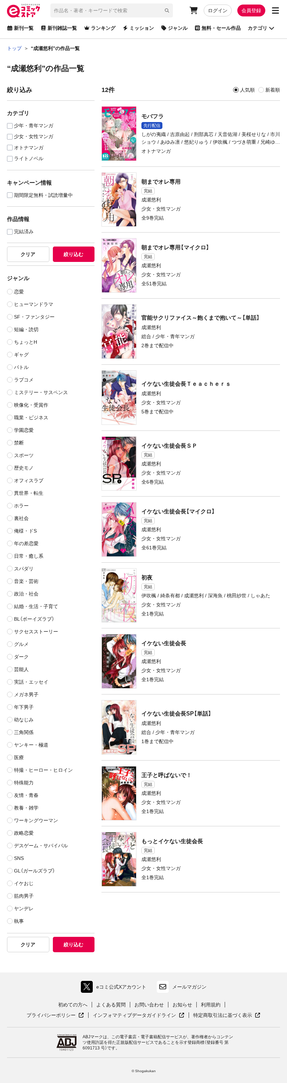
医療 (19, 757)
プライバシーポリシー (55, 1015)
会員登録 (251, 10)
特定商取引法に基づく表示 (226, 1015)
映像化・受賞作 (31, 405)
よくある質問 (111, 1004)
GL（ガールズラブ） (34, 871)
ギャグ (21, 354)
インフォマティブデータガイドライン (134, 1015)
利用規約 (210, 1004)
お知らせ (182, 1004)
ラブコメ (24, 380)
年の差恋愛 (26, 543)
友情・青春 (26, 795)
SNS (19, 858)
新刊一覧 (24, 28)
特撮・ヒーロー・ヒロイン (43, 770)
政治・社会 (26, 594)
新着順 (272, 90)
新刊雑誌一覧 (62, 28)
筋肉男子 (24, 896)
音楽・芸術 (26, 581)
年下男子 (24, 707)
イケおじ (24, 883)
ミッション (142, 28)
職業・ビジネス (31, 417)
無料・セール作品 (221, 28)
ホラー (21, 505)
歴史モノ (24, 468)
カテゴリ (257, 28)
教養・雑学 (26, 808)
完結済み (24, 231)
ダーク (21, 657)
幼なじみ (24, 719)
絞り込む (73, 254)
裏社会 (21, 518)
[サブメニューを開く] (275, 10)
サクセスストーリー (36, 631)
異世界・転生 (28, 493)
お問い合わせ (149, 1004)
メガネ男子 (26, 694)
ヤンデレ (24, 908)
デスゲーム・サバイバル (41, 845)
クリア (28, 254)
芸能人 (21, 669)
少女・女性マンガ (33, 136)
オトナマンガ (28, 147)
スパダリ (24, 568)
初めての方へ (73, 1004)
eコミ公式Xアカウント (115, 988)
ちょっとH (25, 342)
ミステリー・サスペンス (41, 392)
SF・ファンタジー (34, 317)
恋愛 (19, 291)
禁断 (19, 443)
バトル (21, 367)
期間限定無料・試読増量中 (43, 195)
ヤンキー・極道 (31, 745)
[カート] (193, 10)
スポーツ (24, 455)
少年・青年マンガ (33, 125)
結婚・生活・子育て (36, 606)
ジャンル (178, 28)
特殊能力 (24, 782)
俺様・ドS (25, 531)
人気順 (247, 90)
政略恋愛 (24, 833)
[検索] (167, 10)
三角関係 (24, 732)
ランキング (103, 28)
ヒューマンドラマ (33, 304)
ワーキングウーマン (36, 820)
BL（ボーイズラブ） (34, 619)
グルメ (21, 644)
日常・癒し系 (28, 556)
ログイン (217, 10)
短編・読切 (26, 329)
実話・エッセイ (31, 682)
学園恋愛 (24, 430)
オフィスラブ (28, 480)
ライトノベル (28, 158)
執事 (19, 921)
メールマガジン (189, 987)
